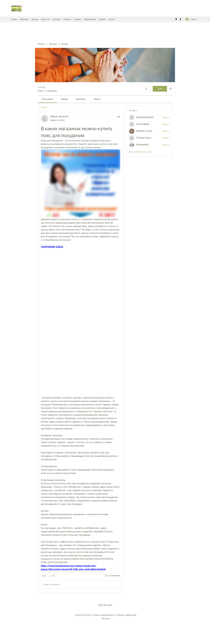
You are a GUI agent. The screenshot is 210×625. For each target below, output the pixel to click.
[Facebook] (180, 19)
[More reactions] (52, 576)
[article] (80, 352)
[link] (47, 99)
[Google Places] (176, 19)
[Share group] (170, 88)
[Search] (146, 89)
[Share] (118, 116)
